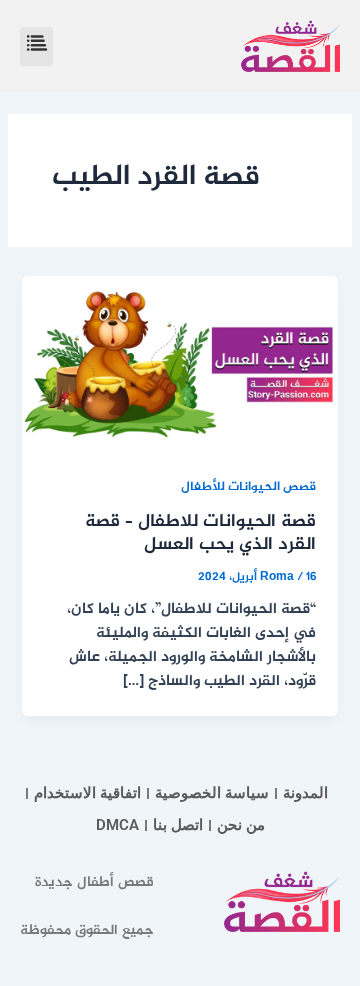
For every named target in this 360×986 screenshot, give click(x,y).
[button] (36, 46)
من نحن (241, 825)
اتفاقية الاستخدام (87, 793)
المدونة (305, 793)
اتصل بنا (178, 825)
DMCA (117, 825)
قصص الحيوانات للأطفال (248, 487)
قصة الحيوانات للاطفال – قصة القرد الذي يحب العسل (200, 534)
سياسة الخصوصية (212, 793)
